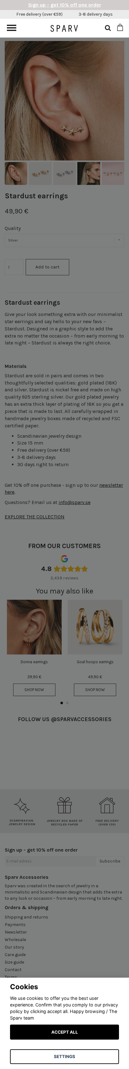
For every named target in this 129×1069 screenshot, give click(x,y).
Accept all (64, 1032)
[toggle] (15, 28)
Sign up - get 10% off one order (64, 5)
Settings (64, 1056)
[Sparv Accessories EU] (64, 28)
